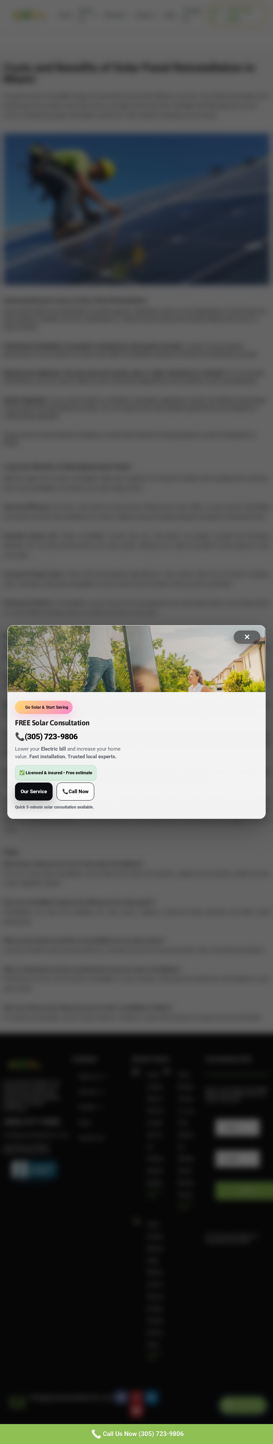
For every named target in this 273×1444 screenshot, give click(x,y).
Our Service (34, 792)
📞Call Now (75, 792)
